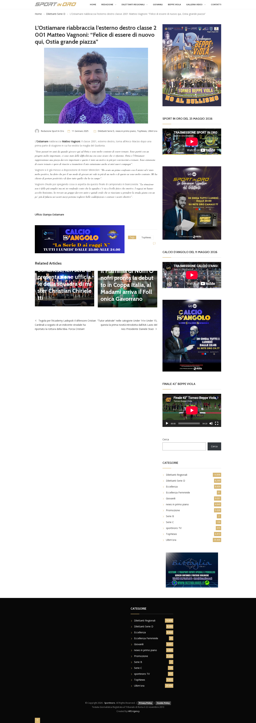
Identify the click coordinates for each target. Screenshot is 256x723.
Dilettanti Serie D (55, 14)
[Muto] (211, 423)
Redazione (107, 4)
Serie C (170, 522)
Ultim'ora (152, 131)
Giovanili (158, 4)
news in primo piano (126, 131)
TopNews (142, 131)
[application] (191, 410)
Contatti (216, 4)
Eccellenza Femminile (178, 492)
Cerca (165, 439)
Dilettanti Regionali (133, 4)
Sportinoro (109, 702)
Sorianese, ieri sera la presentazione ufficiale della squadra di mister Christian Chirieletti (64, 283)
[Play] (167, 423)
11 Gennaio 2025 (80, 131)
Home (93, 4)
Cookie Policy (163, 703)
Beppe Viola (174, 4)
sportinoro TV (173, 528)
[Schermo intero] (216, 423)
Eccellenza (172, 486)
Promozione (173, 510)
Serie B (170, 516)
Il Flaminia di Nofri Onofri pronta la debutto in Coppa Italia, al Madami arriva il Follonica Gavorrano (127, 284)
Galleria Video (194, 4)
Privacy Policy (145, 703)
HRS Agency (133, 711)
